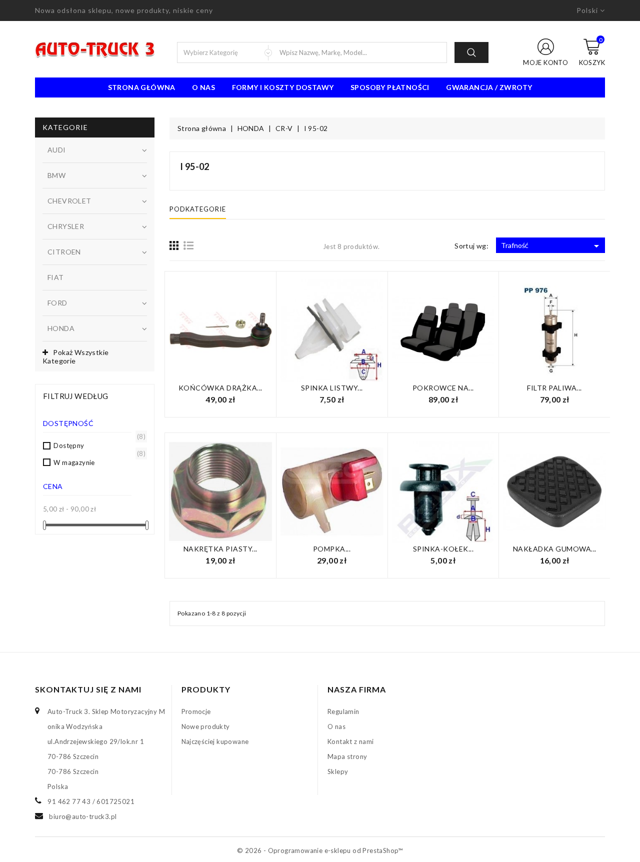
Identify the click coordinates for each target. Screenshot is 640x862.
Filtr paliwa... (554, 388)
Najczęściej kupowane (215, 742)
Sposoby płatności (390, 87)
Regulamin (344, 712)
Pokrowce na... (443, 388)
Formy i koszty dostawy (283, 87)
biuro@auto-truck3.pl (82, 816)
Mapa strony (347, 756)
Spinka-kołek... (443, 548)
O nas (203, 87)
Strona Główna (142, 87)
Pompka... (332, 548)
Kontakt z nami (351, 742)
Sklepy (338, 772)
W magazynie (98, 462)
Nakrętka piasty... (221, 548)
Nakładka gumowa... (554, 548)
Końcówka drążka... (220, 388)
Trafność (551, 246)
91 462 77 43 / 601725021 (91, 802)
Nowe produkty (206, 726)
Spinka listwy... (332, 388)
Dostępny (98, 445)
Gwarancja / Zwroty (489, 87)
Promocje (196, 712)
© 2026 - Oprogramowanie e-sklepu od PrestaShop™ (320, 850)
